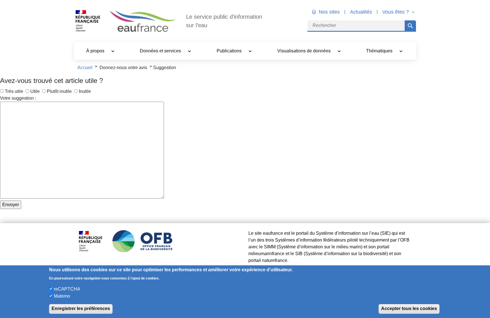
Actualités (361, 12)
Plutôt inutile (59, 91)
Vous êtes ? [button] (396, 12)
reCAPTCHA (67, 289)
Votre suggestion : (18, 98)
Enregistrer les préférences (81, 308)
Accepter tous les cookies (409, 308)
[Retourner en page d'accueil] (143, 21)
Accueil (84, 67)
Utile (35, 91)
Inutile (85, 91)
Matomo (62, 295)
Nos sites (329, 12)
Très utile (14, 91)
